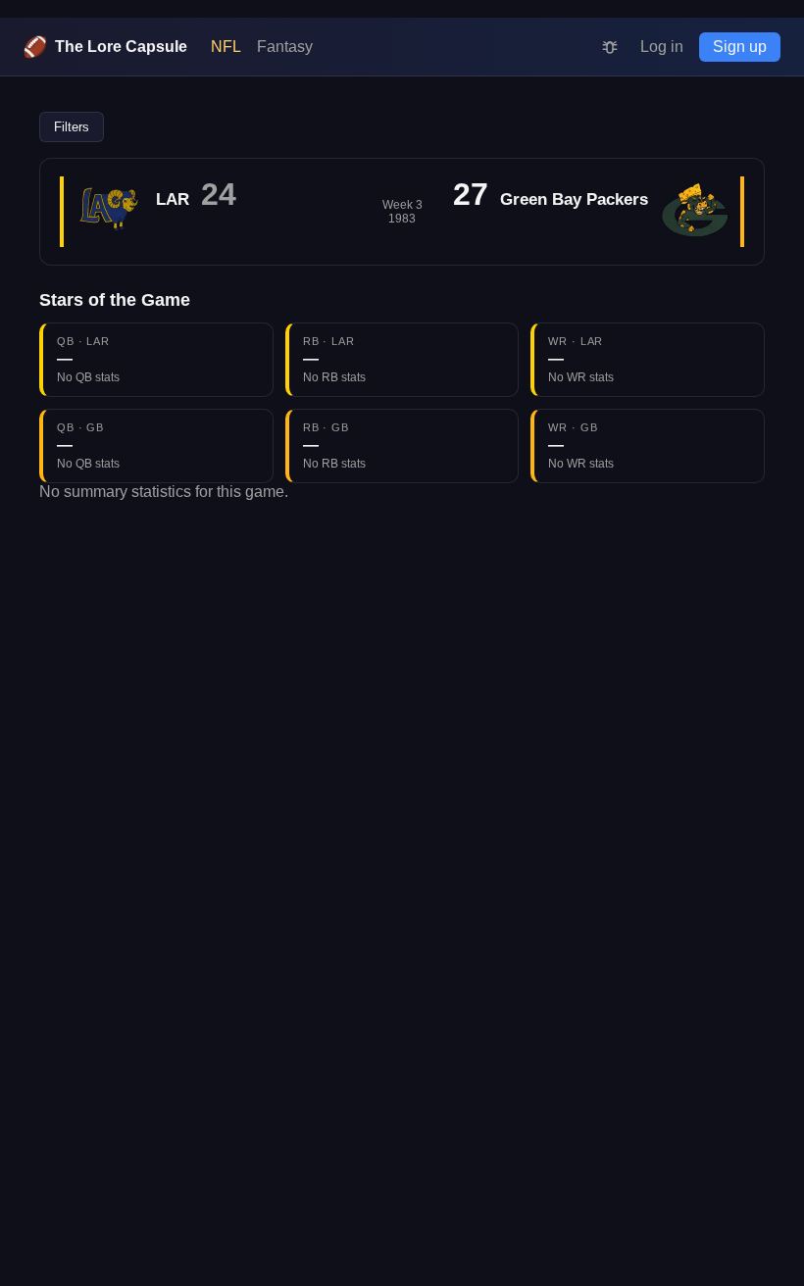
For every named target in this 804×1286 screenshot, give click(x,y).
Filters (71, 127)
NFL (226, 46)
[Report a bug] (610, 47)
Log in (661, 46)
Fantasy (285, 46)
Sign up (740, 46)
